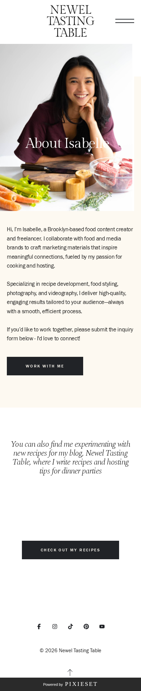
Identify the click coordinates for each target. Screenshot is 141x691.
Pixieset (81, 684)
